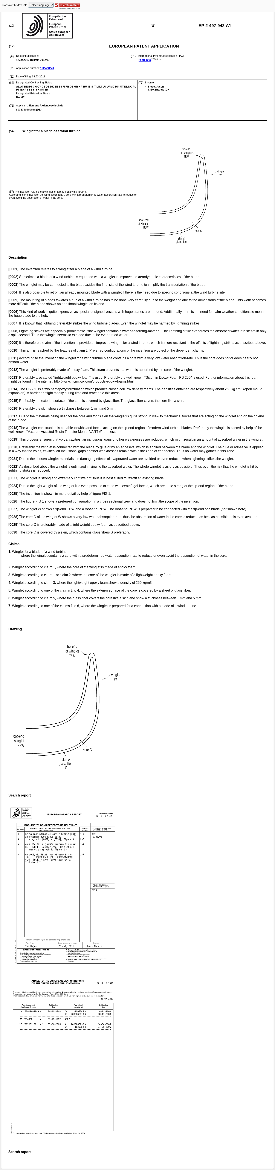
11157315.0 (47, 68)
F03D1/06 (145, 60)
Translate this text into (14, 5)
